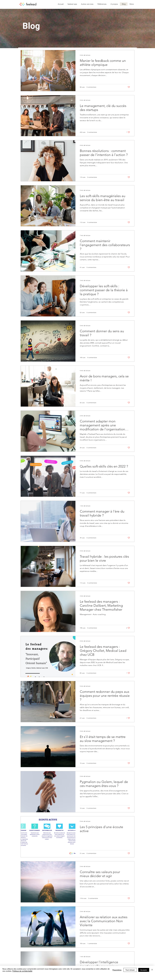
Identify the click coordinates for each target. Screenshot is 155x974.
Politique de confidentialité (22, 971)
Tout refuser (130, 970)
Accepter (143, 970)
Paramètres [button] (116, 970)
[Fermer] (152, 970)
